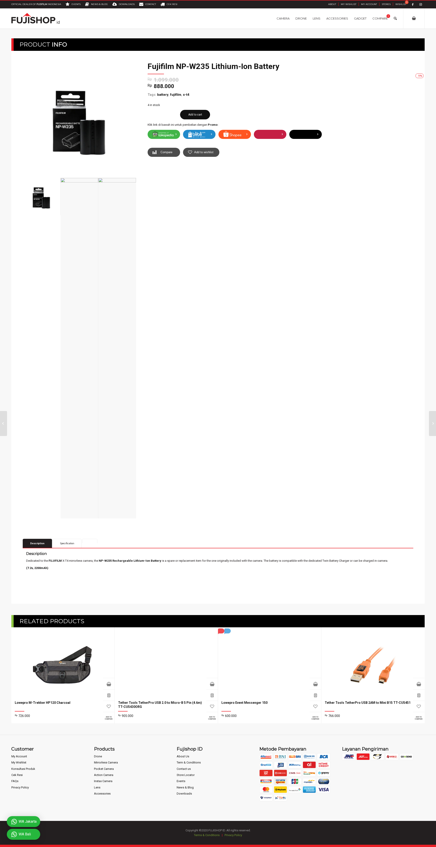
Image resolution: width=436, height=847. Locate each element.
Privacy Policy (20, 787)
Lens (97, 787)
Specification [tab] (67, 543)
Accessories (102, 793)
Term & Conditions (189, 762)
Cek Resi (17, 775)
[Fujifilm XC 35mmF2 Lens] (3, 423)
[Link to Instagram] (421, 4)
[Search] (395, 18)
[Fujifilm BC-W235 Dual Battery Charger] (432, 423)
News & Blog (185, 787)
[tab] (89, 541)
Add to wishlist (203, 152)
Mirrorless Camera (106, 762)
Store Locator (186, 775)
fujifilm (175, 95)
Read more (108, 683)
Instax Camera (103, 781)
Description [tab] (37, 543)
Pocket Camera (104, 769)
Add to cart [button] (212, 683)
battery (162, 95)
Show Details (108, 695)
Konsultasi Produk (23, 769)
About (332, 4)
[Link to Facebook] (413, 4)
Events (181, 781)
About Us (183, 756)
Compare (166, 152)
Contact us (184, 769)
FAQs (14, 781)
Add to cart (195, 114)
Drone (98, 756)
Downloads (184, 793)
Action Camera (103, 775)
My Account (369, 4)
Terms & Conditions (207, 835)
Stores (386, 4)
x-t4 (186, 95)
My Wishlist (348, 4)
